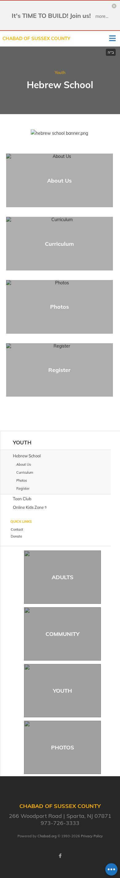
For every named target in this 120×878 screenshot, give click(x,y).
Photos (59, 306)
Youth (60, 72)
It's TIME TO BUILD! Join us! (51, 15)
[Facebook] (60, 856)
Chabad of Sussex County (36, 38)
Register (59, 369)
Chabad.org (47, 836)
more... (101, 16)
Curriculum (59, 243)
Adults (63, 577)
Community (62, 633)
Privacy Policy (92, 836)
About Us (59, 180)
